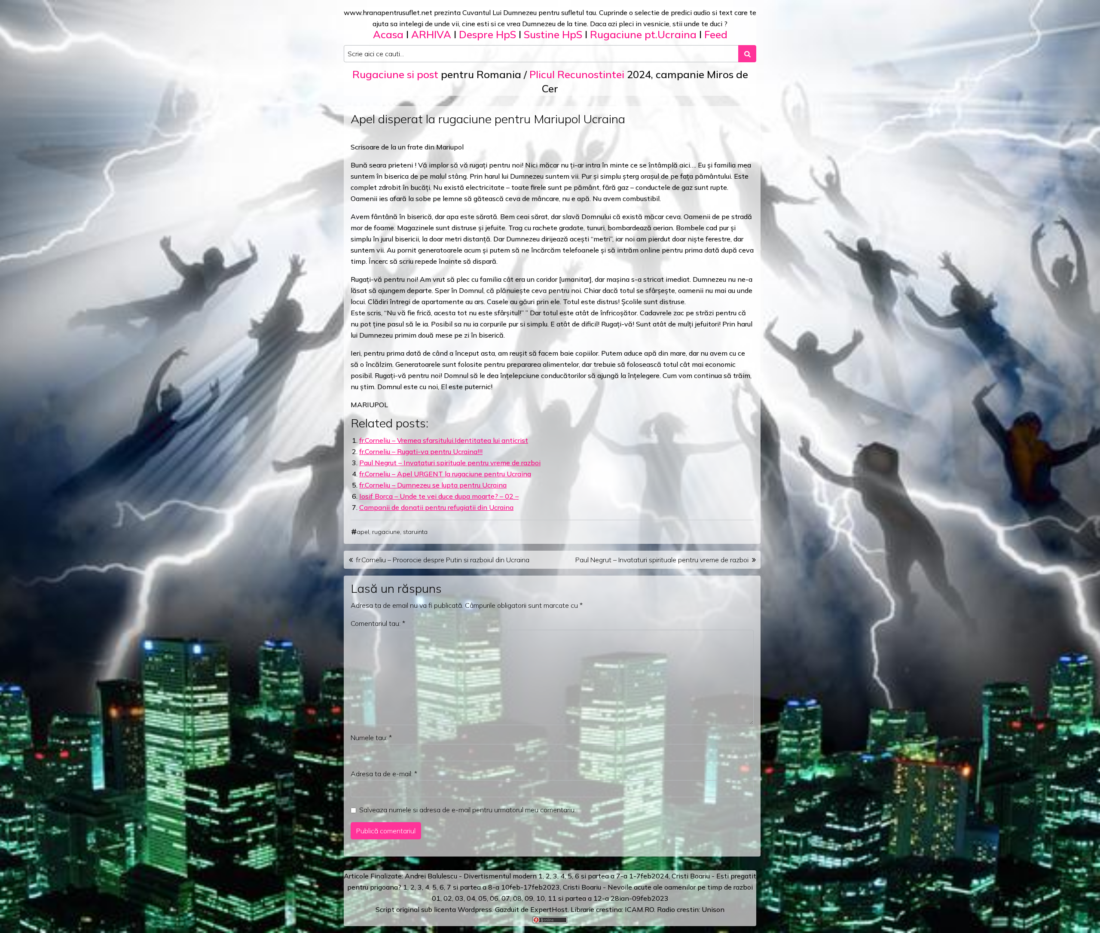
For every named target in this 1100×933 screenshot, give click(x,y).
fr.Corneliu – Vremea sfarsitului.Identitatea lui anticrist (443, 440)
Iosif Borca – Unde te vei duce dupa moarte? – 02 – (439, 496)
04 (471, 898)
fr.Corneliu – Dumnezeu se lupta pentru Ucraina (433, 485)
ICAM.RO (639, 909)
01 (436, 898)
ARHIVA (431, 34)
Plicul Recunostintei (576, 74)
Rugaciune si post (395, 74)
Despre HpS (487, 34)
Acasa (388, 34)
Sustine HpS (553, 34)
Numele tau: (371, 737)
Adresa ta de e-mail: (384, 773)
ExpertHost (549, 909)
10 (540, 898)
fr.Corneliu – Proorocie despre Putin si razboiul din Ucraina (442, 559)
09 (529, 898)
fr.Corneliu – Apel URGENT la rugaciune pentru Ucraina (445, 474)
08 (517, 898)
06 (494, 898)
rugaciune (386, 532)
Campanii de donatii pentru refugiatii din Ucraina (436, 507)
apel (363, 532)
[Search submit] (747, 53)
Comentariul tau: (378, 623)
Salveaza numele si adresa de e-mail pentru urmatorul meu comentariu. (467, 809)
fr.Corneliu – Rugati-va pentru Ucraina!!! (421, 451)
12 (597, 898)
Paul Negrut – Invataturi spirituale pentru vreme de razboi (450, 462)
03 (459, 898)
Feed (715, 34)
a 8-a (491, 887)
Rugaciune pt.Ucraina (643, 34)
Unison (713, 909)
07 (505, 898)
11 (552, 898)
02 (447, 898)
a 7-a (619, 876)
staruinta (415, 532)
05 (482, 898)
